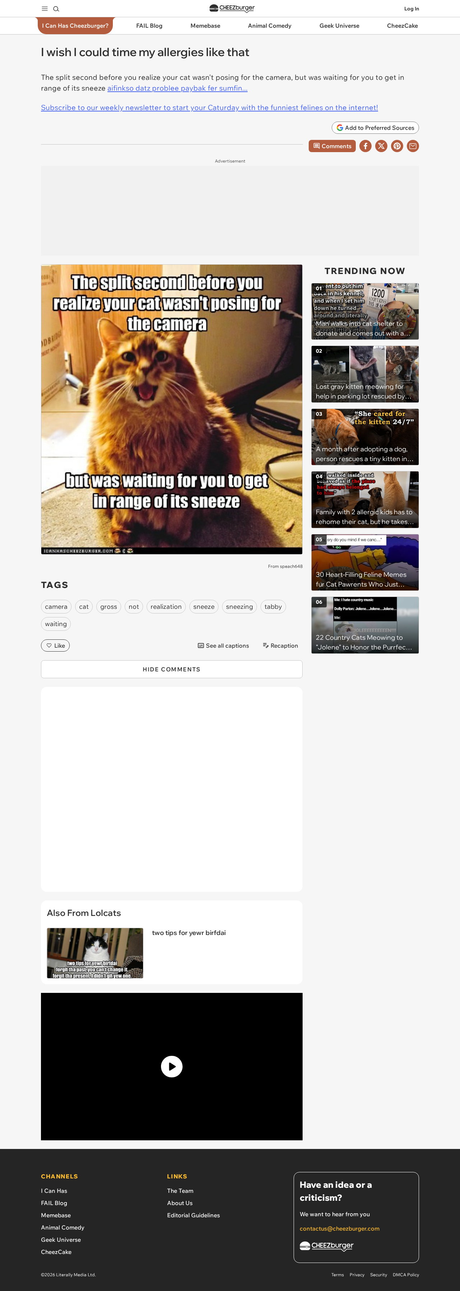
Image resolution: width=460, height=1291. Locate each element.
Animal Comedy (62, 1227)
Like (59, 645)
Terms (337, 1274)
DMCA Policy (406, 1274)
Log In (411, 8)
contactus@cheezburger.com (340, 1228)
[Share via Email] (413, 146)
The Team (180, 1190)
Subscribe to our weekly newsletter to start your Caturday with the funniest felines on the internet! (209, 107)
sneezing (239, 606)
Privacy (357, 1274)
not (134, 606)
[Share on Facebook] (365, 146)
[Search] (56, 9)
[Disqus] (172, 793)
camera (56, 606)
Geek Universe (61, 1239)
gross (108, 606)
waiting (56, 624)
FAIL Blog (54, 1202)
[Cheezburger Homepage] (232, 9)
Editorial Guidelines (193, 1215)
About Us (180, 1202)
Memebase (56, 1215)
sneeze (204, 606)
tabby (273, 606)
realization (166, 606)
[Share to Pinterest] (397, 146)
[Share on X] (381, 146)
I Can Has (54, 1190)
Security (378, 1274)
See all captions (227, 645)
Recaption (284, 645)
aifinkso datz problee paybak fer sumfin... (177, 87)
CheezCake (56, 1251)
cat (84, 606)
